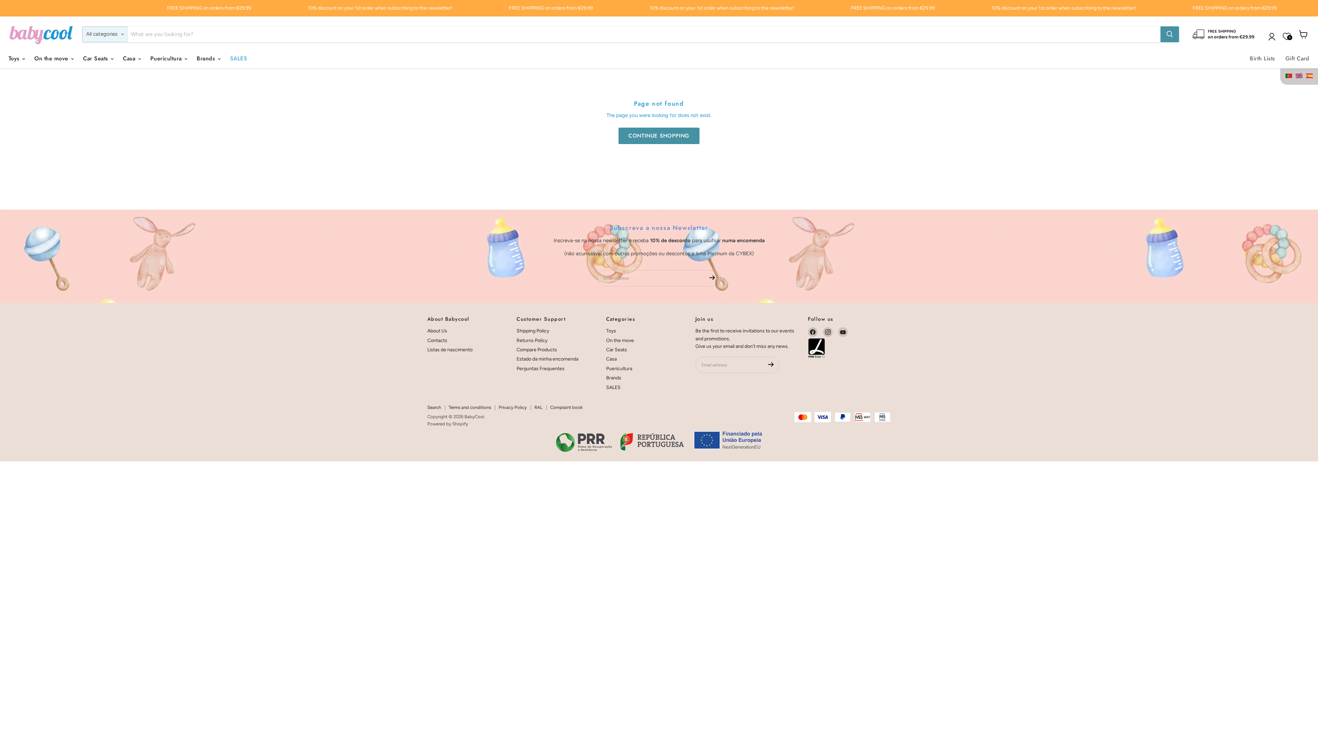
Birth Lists (1262, 58)
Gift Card (1297, 58)
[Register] (712, 278)
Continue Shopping (659, 136)
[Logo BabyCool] (41, 34)
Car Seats (96, 58)
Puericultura (167, 58)
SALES (238, 58)
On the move (52, 58)
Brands (207, 58)
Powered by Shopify (447, 423)
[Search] (1169, 34)
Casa (130, 58)
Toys (15, 58)
